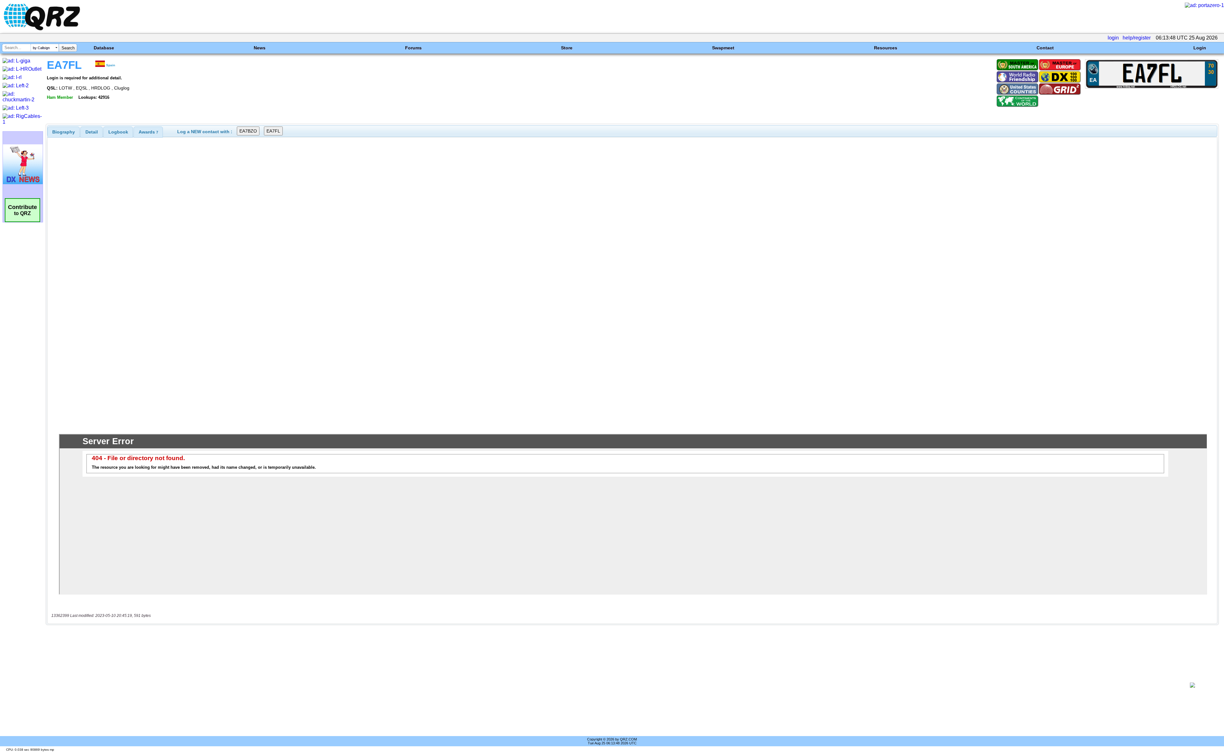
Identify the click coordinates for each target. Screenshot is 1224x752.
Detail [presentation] (91, 131)
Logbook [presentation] (118, 131)
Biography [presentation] (63, 131)
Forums (413, 47)
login (1113, 37)
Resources (885, 47)
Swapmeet (723, 47)
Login (1199, 47)
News (260, 47)
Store (566, 47)
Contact (1045, 47)
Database (104, 47)
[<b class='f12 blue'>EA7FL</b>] (1151, 87)
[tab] (63, 132)
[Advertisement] (611, 685)
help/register (1137, 37)
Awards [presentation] (148, 131)
